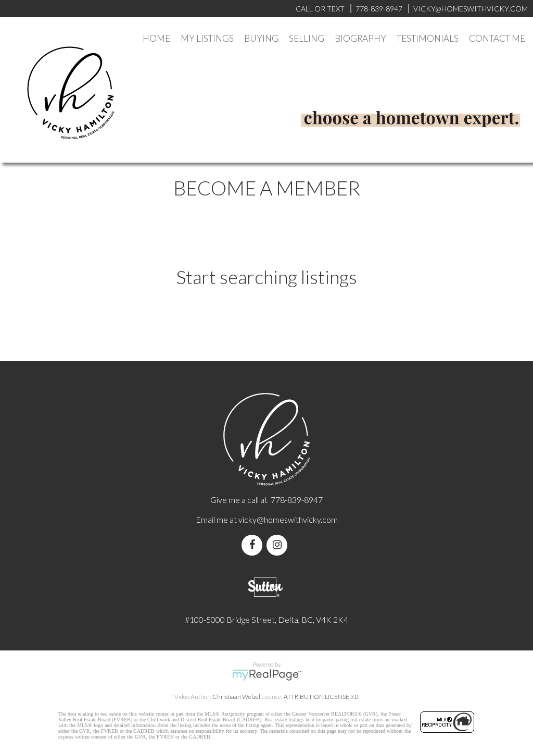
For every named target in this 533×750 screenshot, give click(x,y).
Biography (360, 38)
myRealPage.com (267, 675)
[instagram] (278, 545)
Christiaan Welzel (236, 696)
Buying (261, 38)
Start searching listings (266, 276)
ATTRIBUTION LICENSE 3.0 (321, 696)
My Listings (207, 38)
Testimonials (428, 38)
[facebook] (254, 545)
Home (156, 38)
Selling (306, 38)
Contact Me (497, 38)
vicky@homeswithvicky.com (288, 519)
